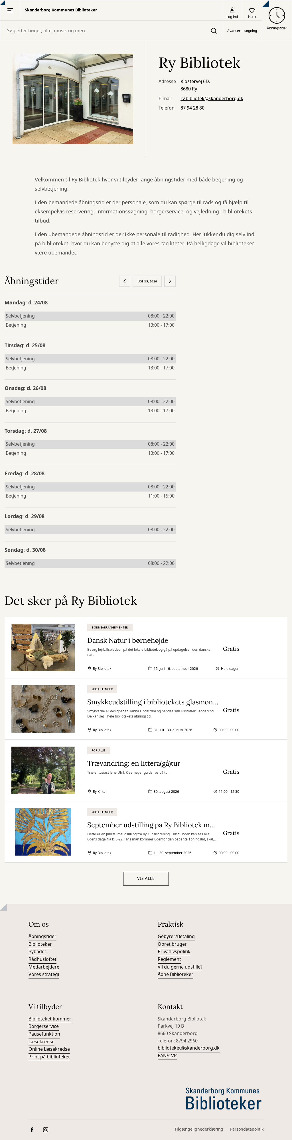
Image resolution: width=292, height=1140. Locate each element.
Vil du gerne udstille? (180, 967)
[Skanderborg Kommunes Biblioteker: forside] (223, 1098)
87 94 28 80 (192, 108)
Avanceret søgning (242, 30)
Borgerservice (44, 1026)
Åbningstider (42, 936)
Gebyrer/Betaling (176, 936)
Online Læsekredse (49, 1049)
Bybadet (37, 951)
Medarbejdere (44, 967)
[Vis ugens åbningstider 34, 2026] (124, 281)
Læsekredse (41, 1041)
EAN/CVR (167, 1055)
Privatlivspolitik (174, 951)
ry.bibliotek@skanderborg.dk (212, 98)
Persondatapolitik (246, 1129)
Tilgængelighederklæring (199, 1129)
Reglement (169, 959)
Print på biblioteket (49, 1057)
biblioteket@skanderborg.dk (189, 1048)
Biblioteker (40, 944)
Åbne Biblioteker (175, 974)
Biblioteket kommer (50, 1019)
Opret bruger (172, 944)
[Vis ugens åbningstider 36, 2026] (170, 281)
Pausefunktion (44, 1034)
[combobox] (111, 31)
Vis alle (146, 879)
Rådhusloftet (42, 959)
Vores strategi (44, 974)
